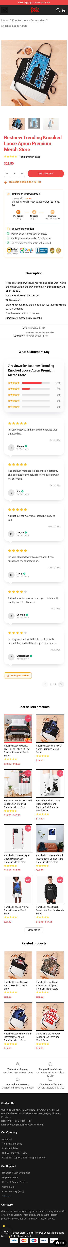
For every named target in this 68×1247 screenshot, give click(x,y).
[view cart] (63, 10)
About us (7, 1139)
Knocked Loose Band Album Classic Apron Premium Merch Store (47, 985)
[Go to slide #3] (51, 124)
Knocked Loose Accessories (28, 20)
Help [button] (62, 1243)
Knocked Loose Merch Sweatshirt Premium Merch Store (50, 910)
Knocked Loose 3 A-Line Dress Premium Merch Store (16, 910)
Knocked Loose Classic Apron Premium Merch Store (15, 985)
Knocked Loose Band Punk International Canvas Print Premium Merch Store (49, 858)
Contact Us (8, 1186)
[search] (58, 10)
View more (34, 930)
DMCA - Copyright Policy (14, 1153)
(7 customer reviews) (29, 157)
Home (4, 20)
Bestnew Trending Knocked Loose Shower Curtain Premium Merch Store (18, 804)
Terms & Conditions (12, 1143)
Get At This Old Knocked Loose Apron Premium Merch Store (48, 1037)
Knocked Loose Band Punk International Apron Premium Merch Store (17, 1037)
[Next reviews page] (61, 684)
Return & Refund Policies (14, 1182)
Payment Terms (10, 1177)
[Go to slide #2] (34, 124)
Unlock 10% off (7, 1232)
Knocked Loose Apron (14, 25)
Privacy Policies (10, 1148)
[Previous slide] (6, 72)
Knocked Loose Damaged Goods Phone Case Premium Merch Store (17, 858)
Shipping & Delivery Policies (16, 1173)
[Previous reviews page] (45, 684)
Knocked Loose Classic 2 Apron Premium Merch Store (48, 749)
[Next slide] (61, 72)
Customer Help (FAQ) (13, 1191)
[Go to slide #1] (17, 124)
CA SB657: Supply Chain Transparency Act (23, 1157)
